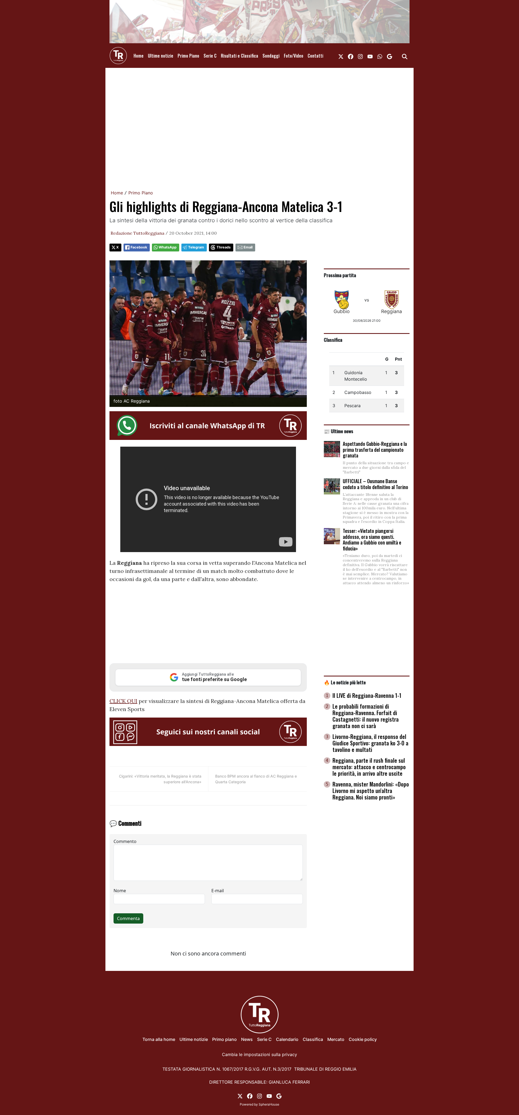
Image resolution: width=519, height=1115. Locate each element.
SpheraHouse (269, 1104)
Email (248, 247)
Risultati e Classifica (239, 55)
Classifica (333, 339)
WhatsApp (168, 247)
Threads (224, 247)
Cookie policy (363, 1039)
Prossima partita (340, 274)
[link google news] (389, 55)
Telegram (196, 247)
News (247, 1039)
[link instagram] (360, 55)
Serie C (210, 55)
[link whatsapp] (380, 55)
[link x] (341, 55)
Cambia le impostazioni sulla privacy (259, 1054)
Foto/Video (293, 55)
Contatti (315, 55)
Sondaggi (271, 55)
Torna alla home (158, 1039)
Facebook (139, 247)
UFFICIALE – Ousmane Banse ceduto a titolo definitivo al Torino (375, 483)
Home (139, 55)
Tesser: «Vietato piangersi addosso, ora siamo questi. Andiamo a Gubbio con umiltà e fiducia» (372, 539)
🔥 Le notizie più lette (345, 682)
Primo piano (224, 1039)
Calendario (287, 1039)
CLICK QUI (123, 701)
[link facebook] (350, 55)
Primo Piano (188, 55)
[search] (405, 55)
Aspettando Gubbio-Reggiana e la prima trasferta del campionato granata (375, 449)
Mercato (335, 1039)
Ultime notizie (160, 55)
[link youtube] (370, 55)
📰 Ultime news (338, 430)
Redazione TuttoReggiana (137, 233)
